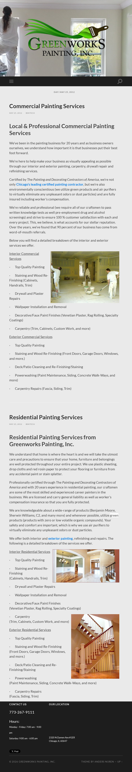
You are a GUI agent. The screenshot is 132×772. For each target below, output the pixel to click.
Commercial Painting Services (47, 106)
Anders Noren (104, 761)
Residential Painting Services (45, 417)
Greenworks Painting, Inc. (37, 761)
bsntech (30, 113)
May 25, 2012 (15, 113)
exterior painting (60, 538)
